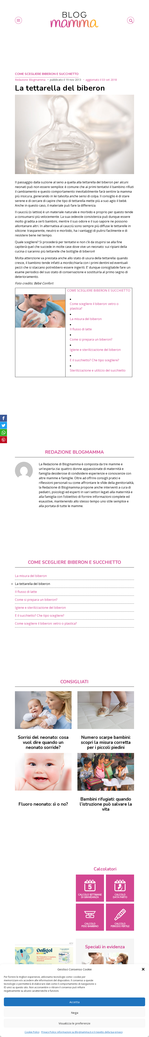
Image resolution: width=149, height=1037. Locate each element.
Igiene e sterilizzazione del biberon (95, 350)
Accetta (74, 1002)
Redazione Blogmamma (30, 80)
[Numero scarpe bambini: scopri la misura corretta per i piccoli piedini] (105, 710)
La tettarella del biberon (32, 584)
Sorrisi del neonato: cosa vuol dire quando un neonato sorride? (43, 742)
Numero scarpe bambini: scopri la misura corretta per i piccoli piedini (106, 742)
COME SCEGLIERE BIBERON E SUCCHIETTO (98, 290)
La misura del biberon (86, 319)
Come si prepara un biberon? (91, 339)
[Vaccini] (93, 960)
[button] (143, 969)
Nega (74, 1013)
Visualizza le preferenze (74, 1023)
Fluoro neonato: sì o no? (43, 804)
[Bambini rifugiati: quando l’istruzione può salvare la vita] (105, 772)
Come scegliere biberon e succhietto (47, 74)
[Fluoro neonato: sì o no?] (43, 772)
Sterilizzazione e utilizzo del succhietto (98, 370)
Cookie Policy (32, 1032)
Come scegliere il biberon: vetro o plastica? (46, 623)
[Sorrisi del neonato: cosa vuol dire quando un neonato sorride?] (43, 710)
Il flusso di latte (81, 329)
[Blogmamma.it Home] (74, 19)
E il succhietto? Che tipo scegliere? (94, 360)
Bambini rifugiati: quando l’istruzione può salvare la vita (106, 804)
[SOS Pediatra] (117, 960)
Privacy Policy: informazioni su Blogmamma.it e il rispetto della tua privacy (82, 1032)
